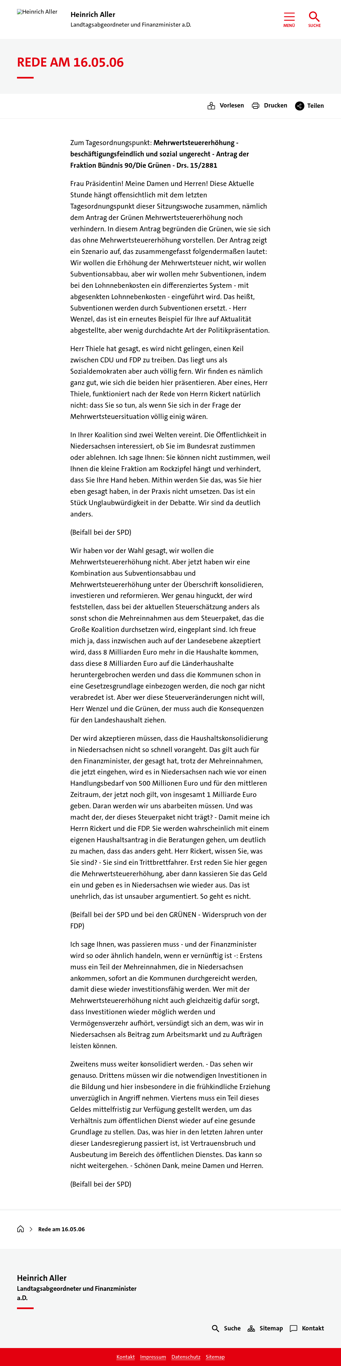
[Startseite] (20, 1229)
